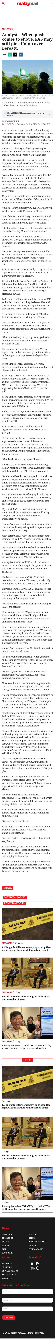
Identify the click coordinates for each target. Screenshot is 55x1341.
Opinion (33, 1238)
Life (4, 1249)
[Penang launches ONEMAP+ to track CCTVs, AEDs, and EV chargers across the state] (27, 1023)
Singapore (7, 1238)
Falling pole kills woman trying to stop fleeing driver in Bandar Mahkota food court (26, 948)
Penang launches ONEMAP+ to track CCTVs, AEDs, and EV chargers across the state (26, 1047)
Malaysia (7, 29)
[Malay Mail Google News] (37, 1270)
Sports (32, 1245)
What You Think (37, 1242)
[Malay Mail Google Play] (37, 1265)
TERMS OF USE (9, 1275)
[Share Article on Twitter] (15, 56)
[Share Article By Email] (5, 56)
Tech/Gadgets (36, 1249)
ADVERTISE (7, 1278)
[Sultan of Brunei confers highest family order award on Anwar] (27, 974)
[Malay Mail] (27, 5)
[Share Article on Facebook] (21, 56)
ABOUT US (7, 1267)
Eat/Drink (7, 1253)
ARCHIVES (7, 1263)
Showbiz (33, 1234)
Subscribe (9, 1318)
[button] (50, 114)
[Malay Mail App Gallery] (33, 1270)
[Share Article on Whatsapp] (10, 56)
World (5, 1242)
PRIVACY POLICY (10, 1271)
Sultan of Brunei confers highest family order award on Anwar (26, 998)
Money (5, 1245)
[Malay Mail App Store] (32, 1265)
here (34, 105)
